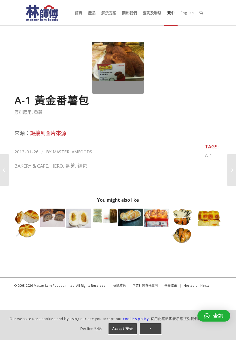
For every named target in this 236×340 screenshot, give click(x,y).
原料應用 (23, 112)
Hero (56, 166)
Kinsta (205, 285)
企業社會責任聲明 (145, 285)
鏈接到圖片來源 (48, 133)
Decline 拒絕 (91, 328)
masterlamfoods (72, 151)
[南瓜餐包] (208, 218)
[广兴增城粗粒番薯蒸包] (78, 218)
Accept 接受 (122, 328)
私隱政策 (119, 285)
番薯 (38, 112)
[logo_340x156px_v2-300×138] (41, 12)
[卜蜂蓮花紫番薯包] (156, 218)
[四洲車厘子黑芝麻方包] (104, 216)
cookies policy (136, 318)
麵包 (82, 166)
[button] (213, 316)
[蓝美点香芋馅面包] (52, 218)
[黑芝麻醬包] (182, 227)
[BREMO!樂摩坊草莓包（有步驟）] (130, 217)
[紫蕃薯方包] (231, 170)
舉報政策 (170, 285)
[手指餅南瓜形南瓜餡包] (26, 224)
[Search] (201, 12)
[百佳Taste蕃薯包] (4, 170)
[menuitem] (78, 12)
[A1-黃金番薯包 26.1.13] (118, 68)
